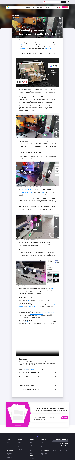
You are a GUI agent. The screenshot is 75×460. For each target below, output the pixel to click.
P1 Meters (42, 454)
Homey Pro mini (37, 306)
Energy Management (44, 451)
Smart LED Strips (9, 456)
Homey (25, 198)
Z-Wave (30, 192)
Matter (24, 192)
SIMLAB (21, 43)
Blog (13, 15)
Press (19, 448)
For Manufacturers (32, 458)
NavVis (52, 312)
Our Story (19, 442)
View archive (17, 424)
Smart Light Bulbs (9, 457)
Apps (38, 7)
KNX (41, 443)
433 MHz (43, 192)
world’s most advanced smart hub (28, 189)
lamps (43, 52)
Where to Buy (20, 445)
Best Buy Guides (10, 450)
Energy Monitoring (44, 453)
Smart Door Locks (9, 453)
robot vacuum (47, 48)
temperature (22, 48)
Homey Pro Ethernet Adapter (11, 448)
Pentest (31, 453)
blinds (52, 52)
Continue (63, 1)
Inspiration (17, 15)
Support (47, 7)
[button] (51, 2)
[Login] (57, 7)
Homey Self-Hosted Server (11, 445)
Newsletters (20, 449)
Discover (42, 7)
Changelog (31, 445)
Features (33, 7)
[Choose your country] (60, 7)
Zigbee (27, 192)
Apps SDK (31, 442)
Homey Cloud (25, 369)
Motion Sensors (9, 451)
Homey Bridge (9, 446)
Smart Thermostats (10, 454)
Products (28, 7)
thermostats (47, 52)
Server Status (32, 446)
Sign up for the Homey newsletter (62, 439)
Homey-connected (25, 44)
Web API (31, 443)
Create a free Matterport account (36, 314)
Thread (21, 192)
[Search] (55, 7)
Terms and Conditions (65, 450)
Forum (31, 451)
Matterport (46, 312)
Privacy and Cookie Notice (57, 450)
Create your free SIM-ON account (25, 321)
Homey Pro (30, 306)
